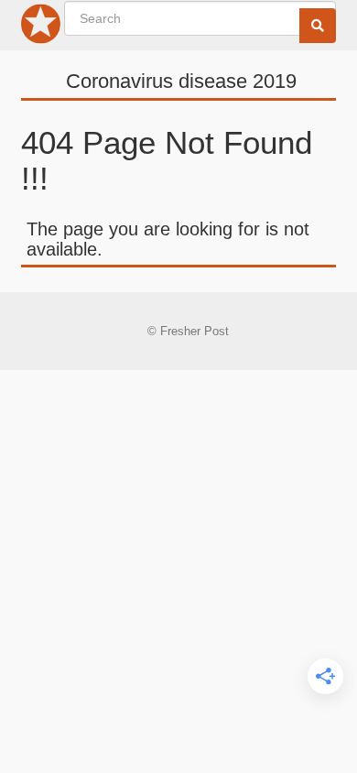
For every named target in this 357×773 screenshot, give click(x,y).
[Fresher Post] (41, 27)
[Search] (317, 25)
